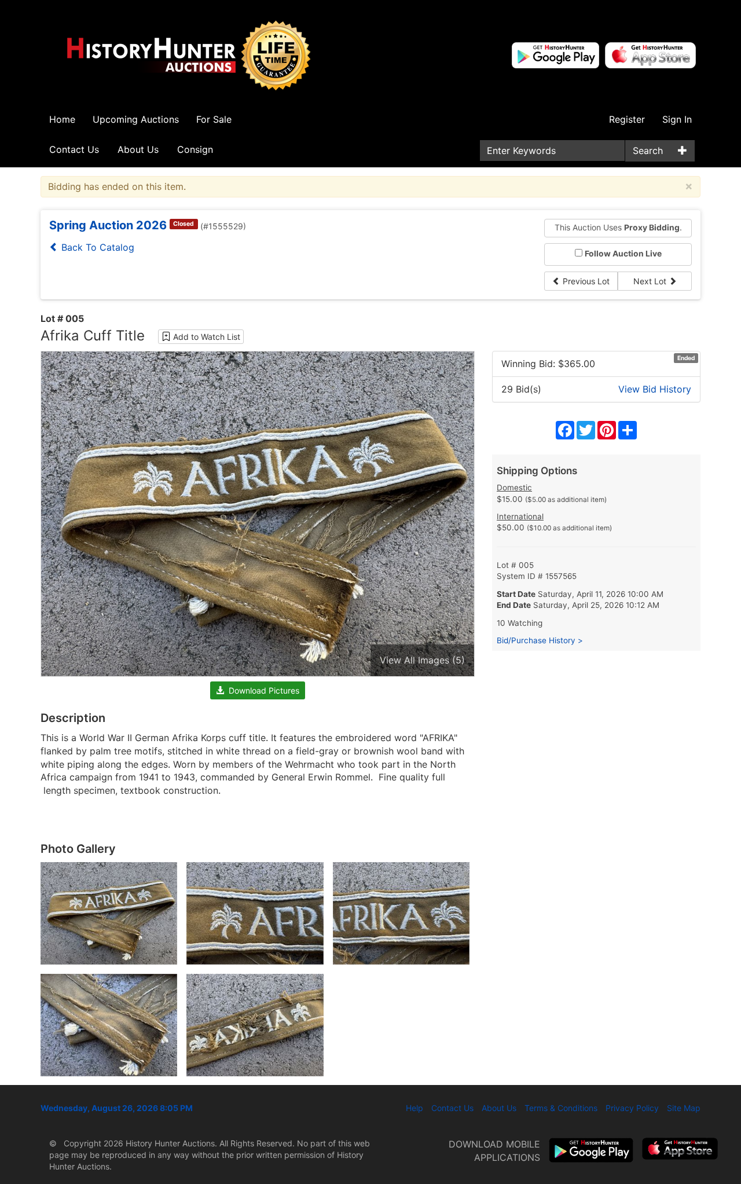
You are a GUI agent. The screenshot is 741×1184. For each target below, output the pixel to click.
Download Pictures (261, 690)
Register (627, 119)
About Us (138, 149)
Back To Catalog (96, 247)
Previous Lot (585, 281)
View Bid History (654, 389)
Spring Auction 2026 (108, 225)
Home (62, 119)
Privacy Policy (632, 1108)
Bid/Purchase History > (540, 640)
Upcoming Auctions (136, 119)
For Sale (214, 119)
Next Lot (651, 281)
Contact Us (74, 149)
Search (648, 150)
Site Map (683, 1108)
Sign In (677, 119)
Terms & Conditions (560, 1108)
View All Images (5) (422, 660)
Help (414, 1108)
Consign (195, 149)
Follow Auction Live (623, 253)
